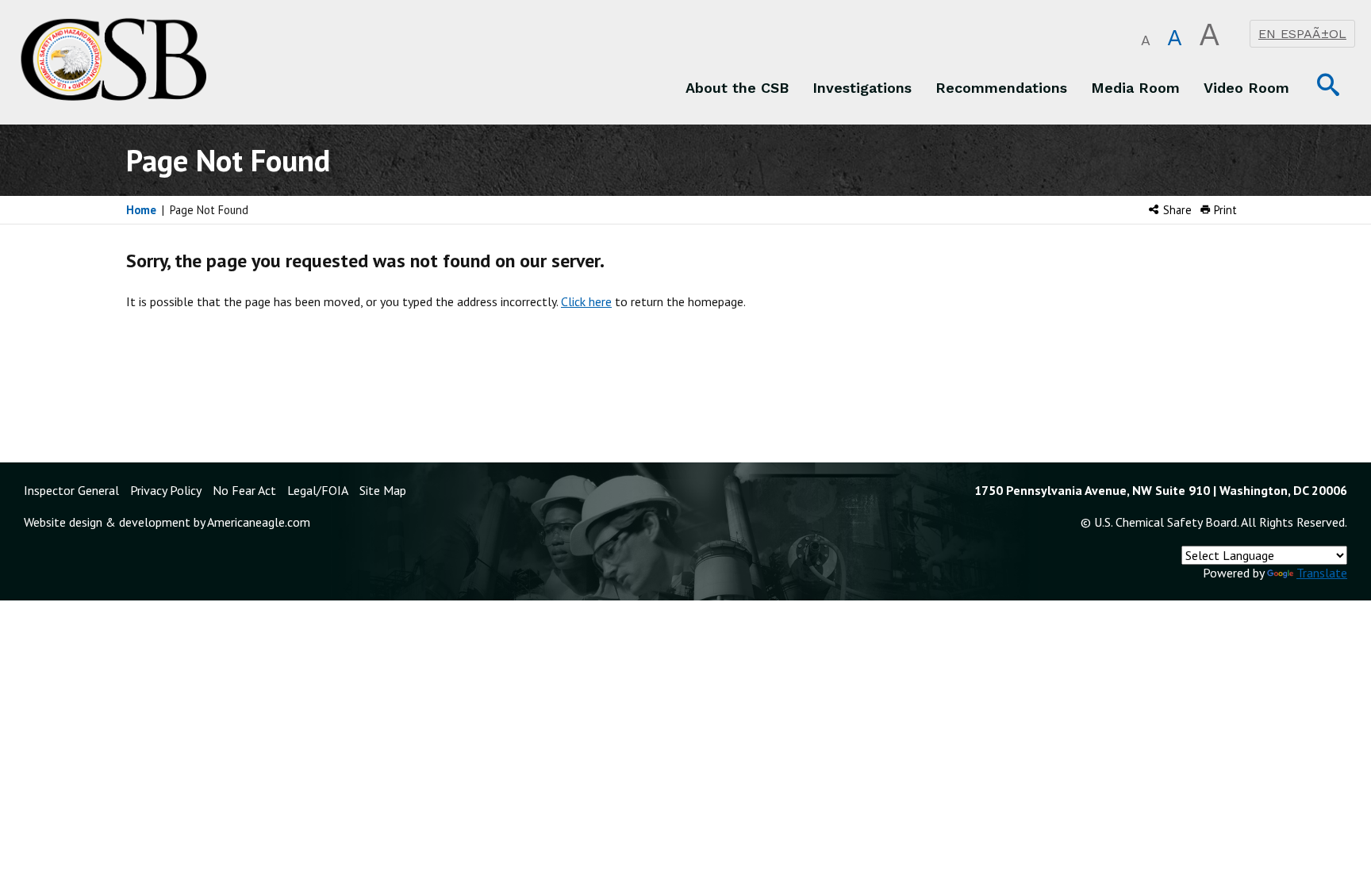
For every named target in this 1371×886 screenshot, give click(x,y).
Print (1224, 209)
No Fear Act (244, 490)
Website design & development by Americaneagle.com (167, 522)
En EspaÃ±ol (1302, 33)
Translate (1321, 573)
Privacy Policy (166, 490)
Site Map (382, 490)
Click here (586, 301)
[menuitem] (737, 87)
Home (141, 209)
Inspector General (71, 490)
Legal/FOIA (317, 490)
